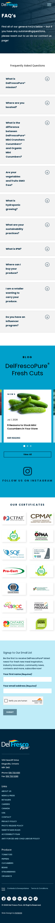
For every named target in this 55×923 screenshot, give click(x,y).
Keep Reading (13, 437)
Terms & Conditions (39, 888)
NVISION (18, 913)
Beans (4, 867)
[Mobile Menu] (49, 4)
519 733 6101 (14, 772)
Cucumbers (7, 863)
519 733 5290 (12, 776)
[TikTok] (36, 899)
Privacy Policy (9, 821)
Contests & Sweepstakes (18, 888)
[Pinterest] (25, 899)
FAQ (3, 888)
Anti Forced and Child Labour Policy (21, 838)
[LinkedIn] (20, 899)
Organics (7, 876)
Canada (6, 808)
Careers (6, 804)
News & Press (8, 795)
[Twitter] (9, 899)
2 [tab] (27, 446)
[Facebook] (4, 899)
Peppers (5, 859)
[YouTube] (30, 899)
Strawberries (8, 871)
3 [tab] (31, 446)
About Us (6, 791)
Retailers (6, 799)
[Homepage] (10, 5)
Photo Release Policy (12, 825)
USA (3, 812)
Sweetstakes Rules (11, 830)
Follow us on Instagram (27, 480)
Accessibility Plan (11, 834)
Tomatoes (7, 854)
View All (27, 454)
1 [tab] (24, 446)
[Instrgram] (14, 899)
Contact (6, 817)
